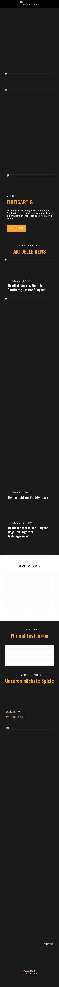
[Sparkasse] (17, 577)
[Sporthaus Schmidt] (17, 590)
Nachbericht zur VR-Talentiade (28, 497)
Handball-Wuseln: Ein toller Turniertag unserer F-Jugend (26, 287)
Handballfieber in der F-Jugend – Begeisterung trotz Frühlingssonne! (29, 531)
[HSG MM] (29, 4)
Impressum (25, 973)
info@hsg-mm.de (15, 716)
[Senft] (42, 590)
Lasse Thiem (14, 281)
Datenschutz (34, 973)
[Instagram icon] (31, 977)
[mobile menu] (55, 4)
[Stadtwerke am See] (42, 577)
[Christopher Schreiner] (42, 603)
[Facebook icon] (28, 977)
